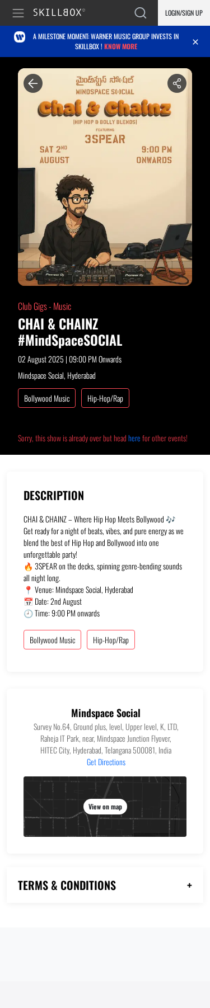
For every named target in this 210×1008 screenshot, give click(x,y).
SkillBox (64, 13)
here (134, 438)
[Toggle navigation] (20, 13)
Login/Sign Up (184, 12)
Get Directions (106, 761)
